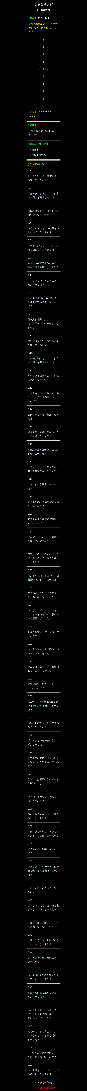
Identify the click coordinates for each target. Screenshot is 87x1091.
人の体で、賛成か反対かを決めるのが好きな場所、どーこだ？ (43, 705)
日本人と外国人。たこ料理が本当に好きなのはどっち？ (43, 323)
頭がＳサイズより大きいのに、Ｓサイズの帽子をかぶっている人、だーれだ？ (43, 1014)
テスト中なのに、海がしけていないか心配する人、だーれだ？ (43, 762)
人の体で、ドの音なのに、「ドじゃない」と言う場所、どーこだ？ (43, 1035)
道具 (34, 150)
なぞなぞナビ (43, 4)
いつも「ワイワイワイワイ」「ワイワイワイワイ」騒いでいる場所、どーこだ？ (43, 614)
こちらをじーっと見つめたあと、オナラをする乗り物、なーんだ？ (43, 397)
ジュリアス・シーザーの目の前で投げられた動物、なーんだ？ (43, 870)
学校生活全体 (39, 155)
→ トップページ (43, 1082)
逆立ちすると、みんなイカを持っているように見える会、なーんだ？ (43, 558)
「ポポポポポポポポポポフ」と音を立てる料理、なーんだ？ (43, 302)
